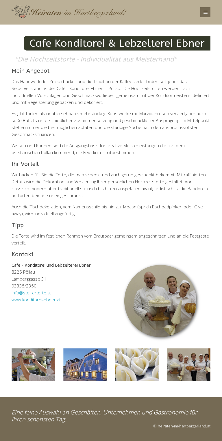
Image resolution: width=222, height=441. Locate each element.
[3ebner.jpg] (85, 364)
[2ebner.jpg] (137, 364)
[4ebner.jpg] (188, 364)
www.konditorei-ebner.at (36, 299)
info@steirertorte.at (31, 293)
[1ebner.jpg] (33, 364)
